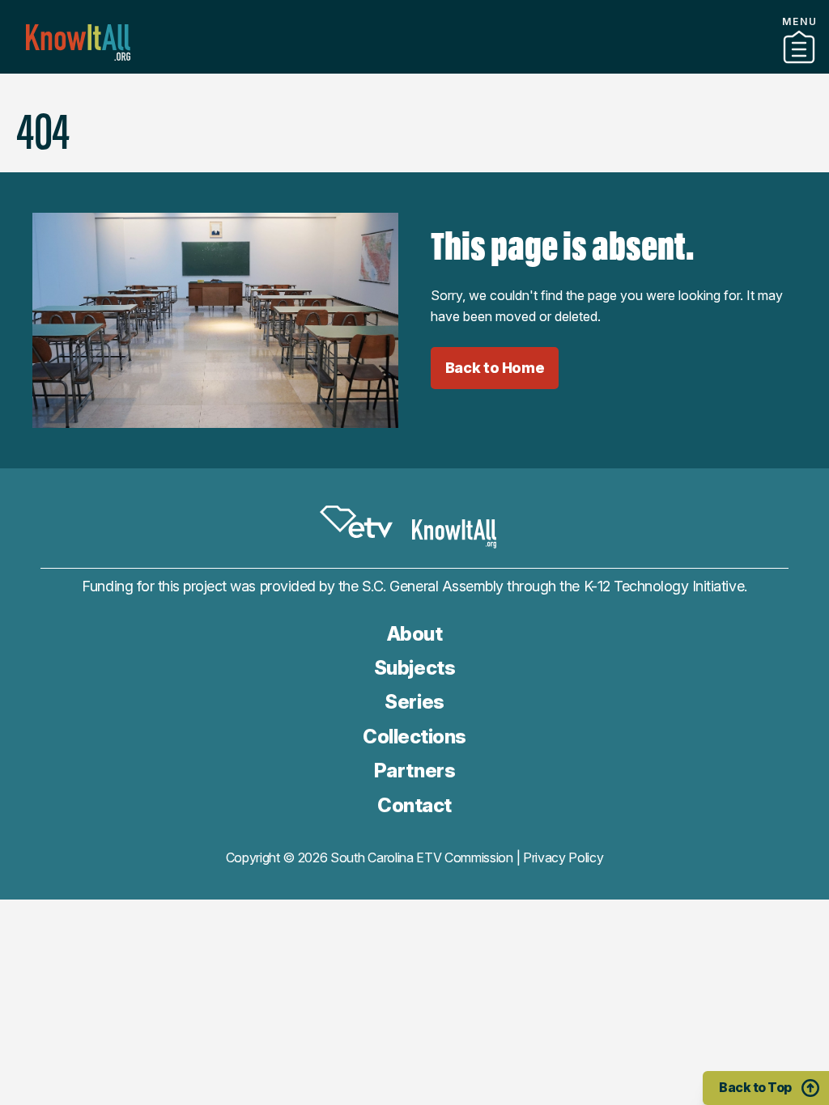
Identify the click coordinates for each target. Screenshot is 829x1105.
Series (414, 701)
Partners (414, 67)
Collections (414, 736)
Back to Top (755, 1087)
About (415, 634)
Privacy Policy (563, 857)
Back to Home (495, 367)
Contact (414, 805)
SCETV (356, 522)
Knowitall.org (78, 42)
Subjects (414, 668)
